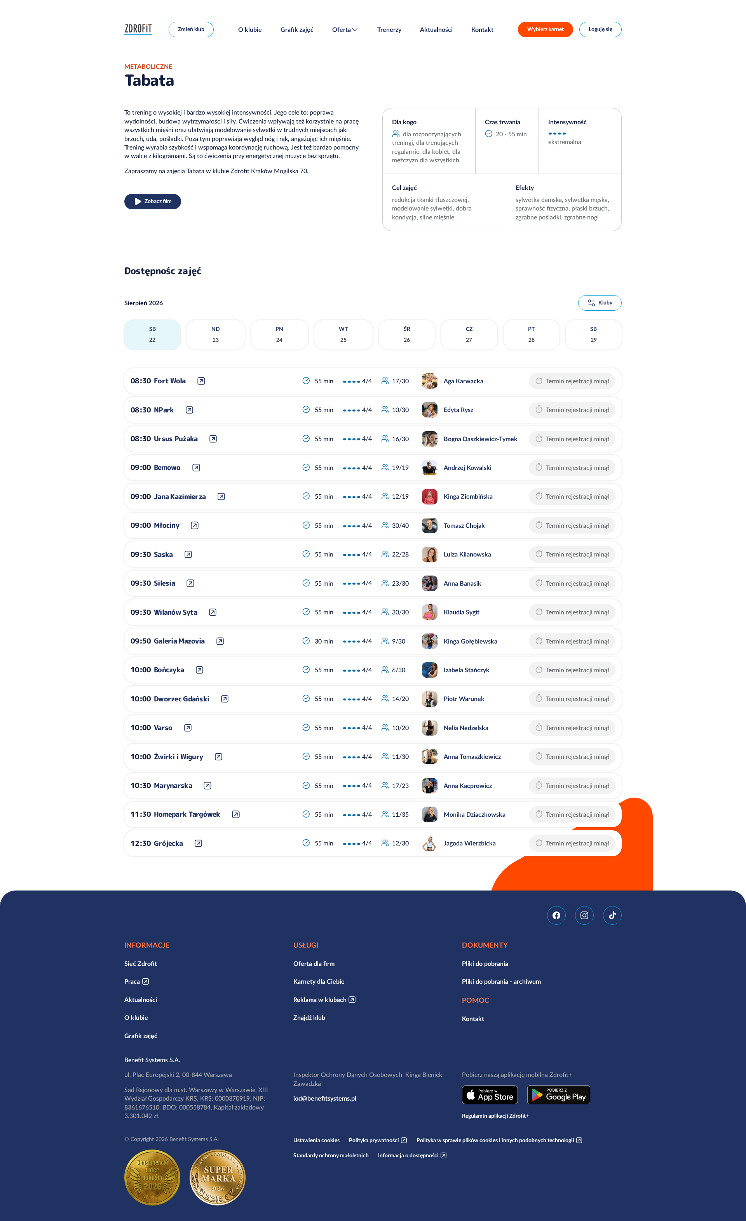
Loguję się (600, 29)
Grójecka (168, 843)
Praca (132, 981)
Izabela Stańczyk (467, 669)
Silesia (164, 583)
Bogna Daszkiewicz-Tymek (481, 438)
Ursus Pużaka (175, 439)
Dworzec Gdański (181, 699)
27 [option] (469, 334)
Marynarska (173, 785)
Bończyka (169, 670)
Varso (163, 727)
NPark (164, 410)
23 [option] (215, 334)
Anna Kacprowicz (468, 785)
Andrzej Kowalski (468, 467)
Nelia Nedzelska (466, 727)
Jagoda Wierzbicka (470, 843)
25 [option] (343, 334)
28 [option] (531, 334)
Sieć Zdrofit (140, 963)
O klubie (250, 29)
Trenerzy (389, 29)
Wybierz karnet (545, 29)
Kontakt (482, 29)
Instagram (584, 915)
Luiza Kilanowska (467, 554)
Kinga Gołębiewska (470, 641)
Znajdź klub (309, 1017)
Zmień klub (191, 29)
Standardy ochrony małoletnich (331, 1155)
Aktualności (436, 29)
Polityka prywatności (374, 1140)
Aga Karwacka (463, 380)
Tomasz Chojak (464, 525)
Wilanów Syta (175, 612)
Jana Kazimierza (180, 496)
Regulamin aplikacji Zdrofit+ (495, 1116)
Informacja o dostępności (408, 1155)
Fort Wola (170, 381)
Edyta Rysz (458, 409)
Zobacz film (158, 201)
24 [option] (279, 334)
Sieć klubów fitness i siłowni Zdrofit (140, 29)
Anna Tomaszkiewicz (472, 756)
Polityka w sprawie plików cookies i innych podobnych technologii (495, 1140)
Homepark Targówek (187, 814)
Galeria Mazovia (179, 641)
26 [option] (407, 334)
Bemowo (167, 467)
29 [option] (593, 334)
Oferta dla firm (314, 963)
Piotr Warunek (464, 698)
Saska (163, 554)
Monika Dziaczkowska (474, 814)
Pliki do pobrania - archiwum (501, 981)
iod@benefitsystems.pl (324, 1098)
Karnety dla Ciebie (319, 981)
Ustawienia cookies (316, 1140)
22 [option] (152, 334)
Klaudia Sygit (461, 612)
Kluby (605, 302)
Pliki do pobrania (485, 963)
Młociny (166, 525)
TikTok (612, 915)
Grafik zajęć (297, 29)
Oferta (341, 29)
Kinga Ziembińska (468, 496)
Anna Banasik (462, 583)
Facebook (556, 915)
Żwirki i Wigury (178, 757)
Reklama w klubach (320, 999)
